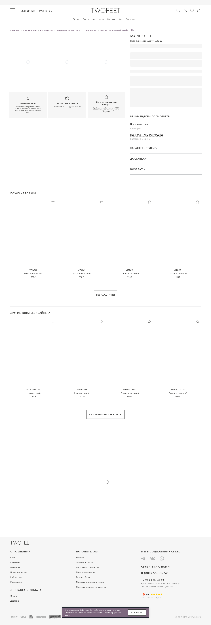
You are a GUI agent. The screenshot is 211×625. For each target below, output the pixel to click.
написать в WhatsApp (184, 103)
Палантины (90, 30)
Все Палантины (105, 294)
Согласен (136, 612)
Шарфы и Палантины (68, 30)
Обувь (76, 19)
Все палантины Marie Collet (146, 134)
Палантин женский (33, 273)
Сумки (86, 19)
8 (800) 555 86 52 (154, 573)
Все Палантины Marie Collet (106, 414)
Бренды (111, 19)
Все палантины (139, 124)
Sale (120, 19)
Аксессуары (98, 19)
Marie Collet (142, 36)
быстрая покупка (147, 103)
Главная (14, 30)
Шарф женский (33, 393)
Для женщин (30, 30)
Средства (130, 19)
